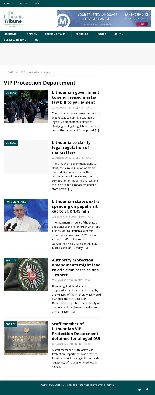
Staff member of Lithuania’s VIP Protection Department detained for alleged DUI (76, 331)
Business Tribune (15, 39)
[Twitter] (139, 390)
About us (8, 3)
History (101, 34)
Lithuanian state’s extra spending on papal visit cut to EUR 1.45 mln (76, 206)
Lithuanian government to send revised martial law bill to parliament (75, 97)
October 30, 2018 (64, 157)
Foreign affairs (55, 34)
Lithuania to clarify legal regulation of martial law (71, 147)
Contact (24, 3)
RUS (36, 39)
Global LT (81, 34)
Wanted (38, 3)
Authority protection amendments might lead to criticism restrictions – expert (76, 267)
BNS (81, 107)
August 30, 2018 (64, 280)
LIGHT (117, 34)
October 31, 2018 (64, 107)
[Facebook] (147, 390)
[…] (97, 130)
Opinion (32, 34)
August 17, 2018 (64, 344)
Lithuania (10, 34)
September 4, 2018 (65, 216)
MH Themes (107, 384)
